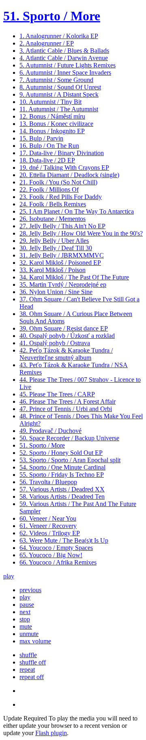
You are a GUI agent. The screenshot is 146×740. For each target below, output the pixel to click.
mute (25, 626)
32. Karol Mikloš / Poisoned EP (60, 262)
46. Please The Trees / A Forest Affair (67, 401)
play (8, 576)
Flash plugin (51, 732)
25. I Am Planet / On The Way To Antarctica (76, 211)
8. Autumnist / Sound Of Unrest (60, 87)
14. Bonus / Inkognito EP (52, 131)
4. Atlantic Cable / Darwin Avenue (63, 57)
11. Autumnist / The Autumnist (58, 109)
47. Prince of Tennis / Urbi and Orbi (65, 408)
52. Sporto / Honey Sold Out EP (61, 452)
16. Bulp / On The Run (49, 145)
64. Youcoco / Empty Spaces (56, 547)
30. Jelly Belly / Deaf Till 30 (55, 248)
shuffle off (32, 662)
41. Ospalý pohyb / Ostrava (54, 343)
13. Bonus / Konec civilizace (56, 123)
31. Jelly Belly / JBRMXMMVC (61, 255)
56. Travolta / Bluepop (48, 481)
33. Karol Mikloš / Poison (52, 269)
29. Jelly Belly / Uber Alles (54, 240)
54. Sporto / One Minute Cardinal (62, 467)
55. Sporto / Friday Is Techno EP (61, 474)
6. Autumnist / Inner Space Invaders (65, 72)
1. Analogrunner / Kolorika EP (58, 35)
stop (24, 619)
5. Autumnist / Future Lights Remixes (67, 65)
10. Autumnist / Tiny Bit (50, 101)
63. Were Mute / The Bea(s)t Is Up (63, 540)
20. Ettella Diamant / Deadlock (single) (69, 174)
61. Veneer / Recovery (48, 525)
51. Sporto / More (51, 16)
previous (30, 589)
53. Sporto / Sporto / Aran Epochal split (69, 460)
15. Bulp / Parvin (41, 138)
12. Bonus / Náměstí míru (52, 116)
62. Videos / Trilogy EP (49, 533)
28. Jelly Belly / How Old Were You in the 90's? (81, 233)
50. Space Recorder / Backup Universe (69, 438)
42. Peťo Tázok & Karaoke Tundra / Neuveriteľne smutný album (66, 354)
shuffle (28, 654)
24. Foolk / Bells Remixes (52, 204)
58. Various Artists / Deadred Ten (62, 496)
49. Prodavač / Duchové (50, 430)
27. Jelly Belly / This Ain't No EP (62, 226)
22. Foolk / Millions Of (49, 189)
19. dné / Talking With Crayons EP (64, 167)
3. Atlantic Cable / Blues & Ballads (64, 50)
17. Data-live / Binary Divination (61, 152)
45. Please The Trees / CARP (57, 394)
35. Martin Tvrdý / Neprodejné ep (62, 284)
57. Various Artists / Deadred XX (62, 489)
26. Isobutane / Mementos (52, 218)
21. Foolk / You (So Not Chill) (58, 182)
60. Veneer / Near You (47, 518)
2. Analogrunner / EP (46, 43)
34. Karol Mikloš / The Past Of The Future (74, 277)
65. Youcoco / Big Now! (50, 555)
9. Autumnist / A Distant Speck (59, 94)
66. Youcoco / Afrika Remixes (58, 562)
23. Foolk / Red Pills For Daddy (60, 196)
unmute (29, 633)
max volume (35, 641)
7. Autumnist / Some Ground (56, 79)
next (24, 611)
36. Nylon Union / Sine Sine (55, 291)
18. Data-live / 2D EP (47, 160)
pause (26, 604)
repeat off (31, 676)
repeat (27, 669)
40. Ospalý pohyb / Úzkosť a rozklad (67, 335)
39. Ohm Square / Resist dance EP (63, 328)
